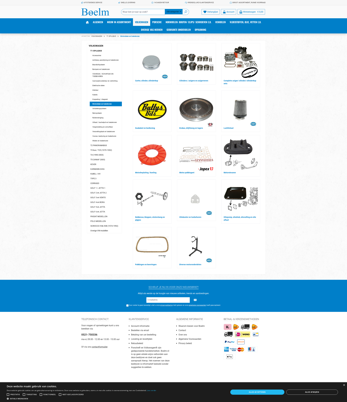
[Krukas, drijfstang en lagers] (196, 110)
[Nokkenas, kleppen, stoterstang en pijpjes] (151, 198)
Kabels (94, 95)
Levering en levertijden (141, 339)
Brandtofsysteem (98, 65)
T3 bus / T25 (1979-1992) (101, 150)
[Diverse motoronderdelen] (195, 246)
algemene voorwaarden (197, 305)
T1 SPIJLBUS (96, 51)
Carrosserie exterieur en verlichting (105, 81)
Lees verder (151, 390)
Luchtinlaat (229, 128)
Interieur (95, 90)
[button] (81, 398)
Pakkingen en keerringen (146, 264)
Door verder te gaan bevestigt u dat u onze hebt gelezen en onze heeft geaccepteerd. (175, 305)
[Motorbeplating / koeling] (152, 154)
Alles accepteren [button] (257, 392)
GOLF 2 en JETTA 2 (98, 193)
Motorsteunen (230, 172)
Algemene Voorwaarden (190, 339)
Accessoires (96, 55)
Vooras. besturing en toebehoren (104, 136)
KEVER (93, 164)
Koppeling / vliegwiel (100, 99)
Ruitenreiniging (97, 118)
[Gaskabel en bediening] (152, 110)
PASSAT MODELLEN (98, 216)
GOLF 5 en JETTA (97, 207)
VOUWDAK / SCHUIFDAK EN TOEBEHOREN (102, 75)
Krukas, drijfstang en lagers (191, 128)
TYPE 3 (93, 178)
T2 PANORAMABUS (98, 145)
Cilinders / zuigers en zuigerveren (193, 81)
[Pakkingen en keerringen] (152, 246)
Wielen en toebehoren (100, 141)
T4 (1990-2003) (97, 155)
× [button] (344, 385)
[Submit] (195, 300)
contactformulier (99, 347)
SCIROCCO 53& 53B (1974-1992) (104, 226)
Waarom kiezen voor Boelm (192, 326)
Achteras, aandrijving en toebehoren (105, 60)
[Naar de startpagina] (95, 12)
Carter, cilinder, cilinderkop (146, 81)
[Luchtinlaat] (240, 110)
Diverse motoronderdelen (190, 264)
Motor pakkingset (186, 172)
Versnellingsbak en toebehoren (103, 132)
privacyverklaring (166, 305)
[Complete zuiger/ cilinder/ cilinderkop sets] (241, 62)
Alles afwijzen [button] (312, 392)
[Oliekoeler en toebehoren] (195, 199)
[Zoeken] (186, 12)
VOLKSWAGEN (96, 46)
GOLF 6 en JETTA (97, 212)
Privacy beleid (185, 343)
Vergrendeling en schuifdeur (102, 127)
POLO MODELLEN (98, 221)
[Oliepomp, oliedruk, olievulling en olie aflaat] (241, 199)
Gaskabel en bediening (145, 128)
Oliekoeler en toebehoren (190, 217)
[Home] (87, 22)
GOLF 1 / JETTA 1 (97, 188)
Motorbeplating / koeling (145, 172)
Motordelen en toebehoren (102, 104)
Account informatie (140, 326)
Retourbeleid (137, 343)
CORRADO (94, 183)
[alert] (173, 392)
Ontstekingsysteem (99, 109)
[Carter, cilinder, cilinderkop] (151, 62)
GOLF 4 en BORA (97, 202)
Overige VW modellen (99, 231)
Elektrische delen (98, 85)
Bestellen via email (140, 330)
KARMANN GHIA (97, 169)
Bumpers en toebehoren (101, 69)
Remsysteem (97, 113)
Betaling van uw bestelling (143, 334)
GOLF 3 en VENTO (98, 197)
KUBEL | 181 (95, 174)
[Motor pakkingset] (196, 154)
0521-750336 (89, 334)
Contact (182, 330)
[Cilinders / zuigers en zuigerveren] (196, 62)
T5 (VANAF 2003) (97, 159)
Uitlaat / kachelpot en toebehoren (104, 122)
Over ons (183, 334)
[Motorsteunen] (241, 154)
